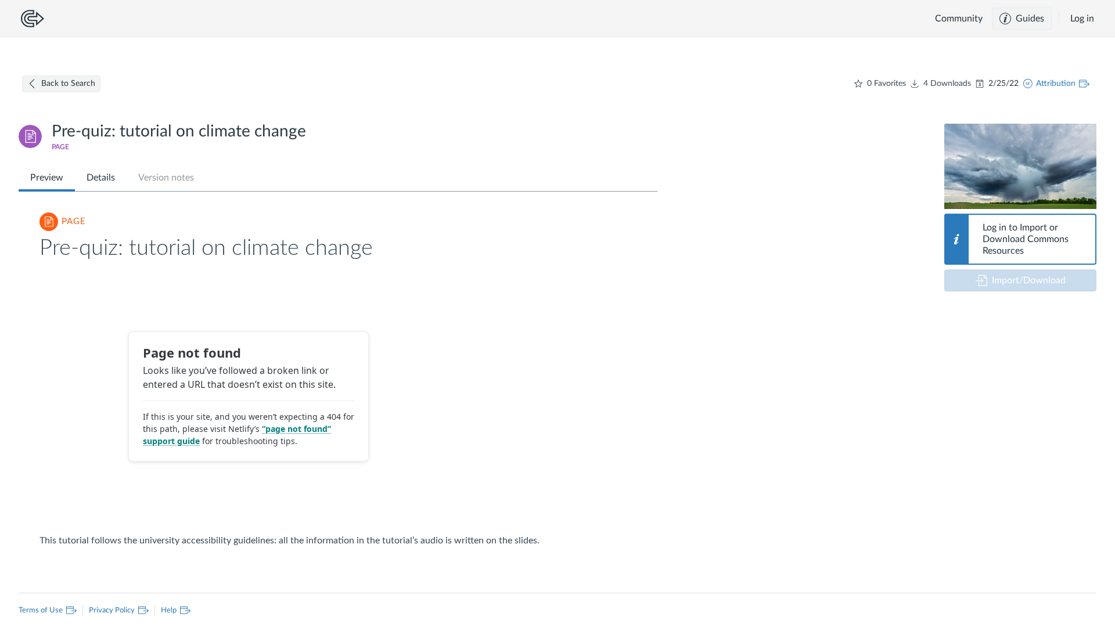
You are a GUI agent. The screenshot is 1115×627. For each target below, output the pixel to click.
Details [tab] (101, 177)
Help (165, 609)
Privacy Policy (108, 609)
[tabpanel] (338, 374)
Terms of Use (43, 609)
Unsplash (965, 200)
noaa (970, 192)
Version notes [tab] (166, 177)
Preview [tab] (46, 177)
